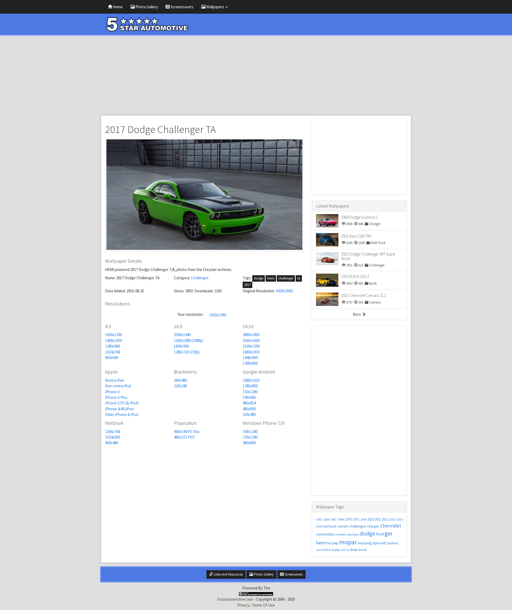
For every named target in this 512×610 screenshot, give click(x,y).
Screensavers (181, 6)
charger (373, 526)
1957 (319, 519)
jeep (335, 543)
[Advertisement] (256, 75)
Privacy (243, 605)
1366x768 (112, 431)
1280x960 (112, 346)
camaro (343, 526)
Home (117, 6)
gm (388, 533)
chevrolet (390, 525)
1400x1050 (113, 340)
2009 (363, 519)
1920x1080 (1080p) (188, 340)
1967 (333, 519)
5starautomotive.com (235, 599)
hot (329, 543)
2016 (319, 526)
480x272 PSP (184, 437)
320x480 (249, 414)
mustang (364, 543)
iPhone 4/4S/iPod (119, 408)
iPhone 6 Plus (116, 397)
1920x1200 (251, 346)
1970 (348, 519)
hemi (270, 278)
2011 (378, 519)
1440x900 (250, 357)
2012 (385, 519)
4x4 (325, 526)
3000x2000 (284, 290)
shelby (335, 550)
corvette (340, 534)
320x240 (180, 385)
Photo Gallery (146, 6)
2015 (399, 519)
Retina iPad (114, 380)
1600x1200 (113, 334)
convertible (325, 534)
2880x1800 (251, 334)
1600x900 (181, 346)
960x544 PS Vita (186, 431)
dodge (258, 278)
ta (298, 278)
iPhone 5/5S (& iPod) (122, 403)
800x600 (111, 357)
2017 (247, 284)
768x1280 (250, 431)
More (357, 314)
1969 (341, 519)
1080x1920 (251, 380)
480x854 (249, 403)
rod (325, 550)
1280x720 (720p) (187, 352)
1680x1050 (251, 352)
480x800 (249, 408)
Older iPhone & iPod (121, 414)
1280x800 (250, 363)
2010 (370, 519)
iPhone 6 (112, 391)
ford (380, 534)
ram (319, 550)
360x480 (180, 380)
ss (347, 550)
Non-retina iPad (118, 385)
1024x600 (112, 437)
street (354, 550)
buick (332, 526)
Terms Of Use (263, 605)
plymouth (379, 543)
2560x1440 (182, 334)
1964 (326, 519)
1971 (356, 519)
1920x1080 (217, 314)
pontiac (392, 543)
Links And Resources (228, 574)
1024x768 (112, 352)
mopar (348, 542)
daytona (353, 534)
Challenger (200, 277)
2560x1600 (251, 340)
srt (343, 549)
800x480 (111, 442)
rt (330, 550)
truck (362, 549)
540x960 (249, 397)
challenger (285, 278)
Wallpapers (215, 6)
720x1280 (250, 391)
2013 (392, 519)
